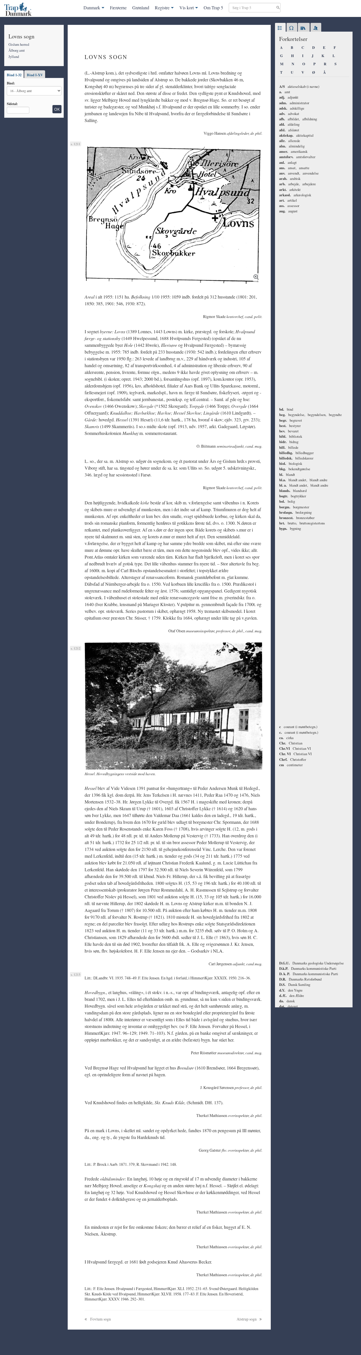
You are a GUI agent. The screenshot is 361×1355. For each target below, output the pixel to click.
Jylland (13, 56)
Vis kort (186, 7)
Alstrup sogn (247, 1319)
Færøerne (118, 7)
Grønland (140, 7)
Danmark (91, 7)
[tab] (280, 28)
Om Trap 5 (213, 7)
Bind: (11, 83)
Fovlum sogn (100, 1319)
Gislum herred (18, 44)
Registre (162, 7)
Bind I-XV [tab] (35, 74)
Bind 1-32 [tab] (14, 74)
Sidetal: (12, 103)
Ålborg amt (16, 50)
